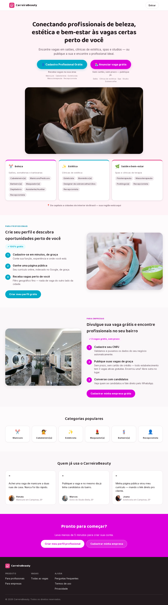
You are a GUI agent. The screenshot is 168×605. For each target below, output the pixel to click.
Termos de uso (63, 583)
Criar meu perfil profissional (62, 543)
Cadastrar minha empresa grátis (111, 393)
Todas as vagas (39, 578)
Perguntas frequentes (66, 578)
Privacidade (61, 588)
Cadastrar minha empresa (106, 543)
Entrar (152, 5)
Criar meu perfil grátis (23, 294)
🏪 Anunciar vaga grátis (110, 64)
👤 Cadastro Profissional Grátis (62, 64)
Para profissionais (14, 578)
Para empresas (13, 583)
